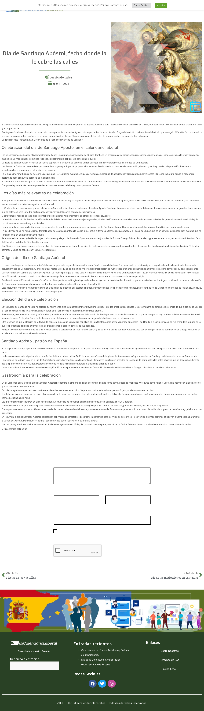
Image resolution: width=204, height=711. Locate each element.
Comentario (62, 463)
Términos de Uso (169, 659)
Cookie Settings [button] (141, 5)
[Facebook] (93, 684)
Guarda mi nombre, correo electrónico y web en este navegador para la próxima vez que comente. (102, 533)
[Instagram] (112, 684)
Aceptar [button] (161, 5)
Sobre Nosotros (170, 650)
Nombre (60, 491)
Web (56, 511)
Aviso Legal (169, 669)
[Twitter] (102, 684)
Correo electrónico (119, 491)
